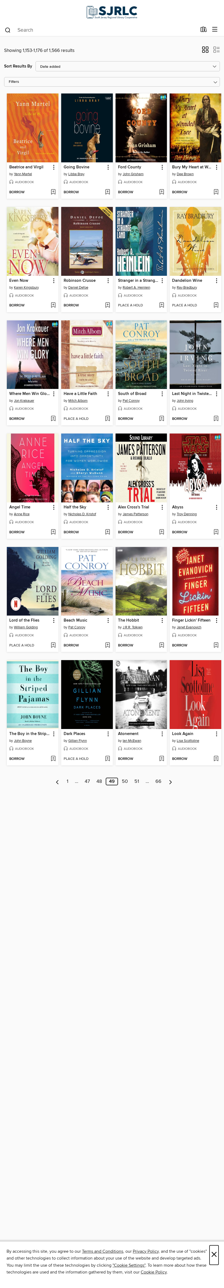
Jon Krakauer (24, 401)
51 (136, 781)
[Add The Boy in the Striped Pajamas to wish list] (53, 759)
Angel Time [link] (19, 507)
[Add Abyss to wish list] (216, 532)
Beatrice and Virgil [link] (26, 167)
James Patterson (135, 514)
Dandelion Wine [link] (187, 280)
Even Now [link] (18, 280)
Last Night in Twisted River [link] (193, 393)
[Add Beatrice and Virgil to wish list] (53, 192)
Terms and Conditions (102, 1251)
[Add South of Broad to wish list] (161, 419)
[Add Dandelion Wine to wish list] (216, 305)
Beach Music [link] (75, 620)
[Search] (7, 29)
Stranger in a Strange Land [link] (139, 280)
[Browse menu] (215, 29)
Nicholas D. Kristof (82, 514)
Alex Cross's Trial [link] (133, 507)
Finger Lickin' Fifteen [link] (191, 620)
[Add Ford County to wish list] (161, 192)
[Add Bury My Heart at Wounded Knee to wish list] (216, 192)
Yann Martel (23, 174)
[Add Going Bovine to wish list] (107, 192)
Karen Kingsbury (26, 287)
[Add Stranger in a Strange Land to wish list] (161, 305)
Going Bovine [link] (76, 167)
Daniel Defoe (78, 287)
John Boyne (23, 741)
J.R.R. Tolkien (133, 627)
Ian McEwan (132, 741)
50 (125, 781)
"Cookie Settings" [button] (129, 1265)
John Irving (185, 401)
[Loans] (204, 30)
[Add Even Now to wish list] (53, 305)
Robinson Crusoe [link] (80, 280)
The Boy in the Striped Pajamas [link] (30, 733)
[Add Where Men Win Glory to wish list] (53, 419)
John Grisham (133, 174)
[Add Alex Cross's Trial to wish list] (161, 532)
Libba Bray (76, 174)
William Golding (26, 627)
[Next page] (170, 781)
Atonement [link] (128, 733)
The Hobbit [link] (128, 620)
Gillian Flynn (77, 741)
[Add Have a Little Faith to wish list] (107, 419)
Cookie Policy (154, 1272)
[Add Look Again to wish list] (216, 759)
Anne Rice (22, 514)
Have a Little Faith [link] (80, 393)
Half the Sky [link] (75, 507)
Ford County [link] (129, 167)
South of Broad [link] (132, 393)
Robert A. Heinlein (136, 287)
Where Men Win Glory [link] (29, 393)
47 (87, 781)
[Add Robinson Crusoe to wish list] (107, 305)
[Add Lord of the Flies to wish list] (53, 645)
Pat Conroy (131, 401)
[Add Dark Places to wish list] (107, 759)
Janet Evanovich (189, 627)
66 (158, 781)
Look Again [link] (182, 733)
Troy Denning (187, 514)
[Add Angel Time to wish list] (53, 532)
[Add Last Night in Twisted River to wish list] (216, 419)
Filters (14, 82)
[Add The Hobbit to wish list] (161, 645)
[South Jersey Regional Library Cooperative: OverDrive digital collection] (112, 12)
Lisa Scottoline (188, 741)
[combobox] (101, 30)
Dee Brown (185, 174)
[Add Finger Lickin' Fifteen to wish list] (216, 645)
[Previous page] (57, 781)
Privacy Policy (146, 1251)
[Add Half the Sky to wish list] (107, 532)
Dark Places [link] (74, 733)
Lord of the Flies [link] (24, 620)
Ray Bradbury (187, 287)
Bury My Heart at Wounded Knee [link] (193, 167)
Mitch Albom (78, 401)
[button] (205, 51)
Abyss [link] (177, 507)
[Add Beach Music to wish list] (107, 645)
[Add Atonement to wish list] (161, 759)
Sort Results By (18, 66)
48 (99, 781)
